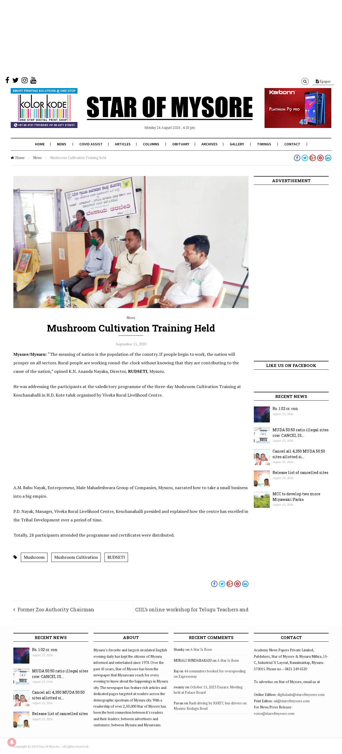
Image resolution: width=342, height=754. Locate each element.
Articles (123, 144)
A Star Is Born (201, 649)
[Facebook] (7, 81)
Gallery (237, 144)
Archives (209, 144)
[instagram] (25, 81)
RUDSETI (116, 557)
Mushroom (34, 557)
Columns (151, 144)
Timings (264, 144)
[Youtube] (33, 81)
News (61, 144)
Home (40, 144)
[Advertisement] (160, 37)
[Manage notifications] (11, 742)
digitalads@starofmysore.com (301, 694)
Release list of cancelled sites (300, 472)
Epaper (325, 81)
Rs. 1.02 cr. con (285, 408)
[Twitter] (15, 81)
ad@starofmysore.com (292, 701)
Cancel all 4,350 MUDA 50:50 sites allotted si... (299, 454)
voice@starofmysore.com (274, 713)
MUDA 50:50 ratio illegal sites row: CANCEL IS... (301, 432)
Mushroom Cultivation (76, 557)
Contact (292, 144)
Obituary (180, 144)
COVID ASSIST (91, 144)
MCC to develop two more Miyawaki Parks (296, 496)
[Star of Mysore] (157, 114)
